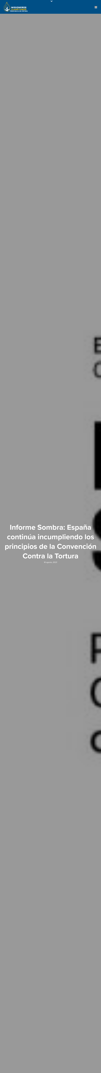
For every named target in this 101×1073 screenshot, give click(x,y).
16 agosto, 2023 (50, 562)
